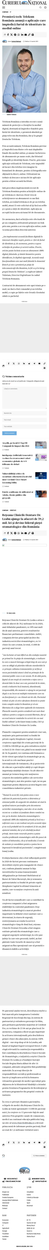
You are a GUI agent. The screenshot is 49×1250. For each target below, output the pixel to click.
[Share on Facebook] (8, 35)
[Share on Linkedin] (22, 35)
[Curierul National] (24, 2)
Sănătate (13, 510)
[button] (4, 7)
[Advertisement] (24, 328)
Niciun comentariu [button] (39, 1155)
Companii (5, 12)
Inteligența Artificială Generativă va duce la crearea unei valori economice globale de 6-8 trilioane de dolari (17, 460)
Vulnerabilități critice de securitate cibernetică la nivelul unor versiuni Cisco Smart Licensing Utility (17, 478)
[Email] (25, 35)
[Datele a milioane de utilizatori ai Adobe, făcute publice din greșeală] (41, 494)
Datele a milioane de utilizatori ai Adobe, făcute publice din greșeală (17, 495)
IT (10, 12)
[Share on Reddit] (29, 364)
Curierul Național (16, 41)
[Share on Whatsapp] (18, 35)
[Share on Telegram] (34, 364)
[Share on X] (11, 35)
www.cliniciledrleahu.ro (23, 1122)
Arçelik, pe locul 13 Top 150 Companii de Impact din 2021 (15, 444)
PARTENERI (31, 1215)
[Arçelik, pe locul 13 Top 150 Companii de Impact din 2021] (41, 445)
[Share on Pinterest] (15, 35)
